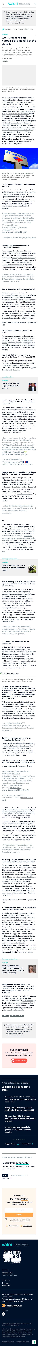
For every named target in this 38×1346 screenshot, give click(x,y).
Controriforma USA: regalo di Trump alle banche (11, 385)
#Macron (16, 774)
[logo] (19, 4)
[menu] (3, 4)
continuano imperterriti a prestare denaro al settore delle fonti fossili (18, 538)
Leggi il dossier (10, 1144)
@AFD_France (15, 788)
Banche (5, 1015)
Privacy (4, 1341)
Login (5, 1175)
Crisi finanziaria (17, 1015)
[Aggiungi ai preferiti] (35, 34)
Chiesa (17, 297)
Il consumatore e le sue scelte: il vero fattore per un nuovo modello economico (20, 1099)
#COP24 (5, 445)
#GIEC (27, 447)
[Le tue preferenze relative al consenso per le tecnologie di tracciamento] (34, 1342)
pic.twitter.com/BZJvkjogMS (14, 232)
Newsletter (6, 1285)
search (35, 4)
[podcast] (3, 1314)
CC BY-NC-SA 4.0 (13, 1325)
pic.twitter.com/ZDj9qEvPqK (14, 454)
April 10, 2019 (30, 238)
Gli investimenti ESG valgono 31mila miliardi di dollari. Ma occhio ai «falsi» (20, 1118)
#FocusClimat (18, 452)
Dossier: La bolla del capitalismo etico (19, 29)
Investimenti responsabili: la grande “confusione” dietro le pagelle (18, 1129)
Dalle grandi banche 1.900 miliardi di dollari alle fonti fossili (13, 567)
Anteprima (27, 1226)
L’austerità (12, 915)
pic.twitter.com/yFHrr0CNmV (15, 790)
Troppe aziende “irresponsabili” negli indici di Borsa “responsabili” (20, 1109)
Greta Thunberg (28, 1001)
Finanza (5, 34)
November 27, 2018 (24, 464)
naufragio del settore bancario (23, 258)
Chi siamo (5, 1283)
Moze (27, 1341)
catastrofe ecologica (24, 494)
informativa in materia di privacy (20, 1220)
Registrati (5, 1178)
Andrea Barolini (7, 58)
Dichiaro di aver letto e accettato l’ (20, 1219)
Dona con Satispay (19, 1061)
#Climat (7, 452)
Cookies (11, 1341)
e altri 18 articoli (19, 1139)
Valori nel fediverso (9, 1275)
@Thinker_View (9, 230)
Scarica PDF (26, 1144)
